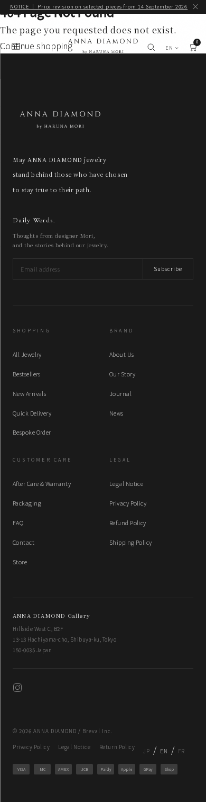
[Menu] (15, 48)
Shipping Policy (130, 542)
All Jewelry (27, 354)
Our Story (122, 374)
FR (181, 751)
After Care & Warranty (42, 483)
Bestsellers (27, 374)
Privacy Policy (127, 503)
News (116, 413)
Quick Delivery (32, 413)
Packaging (27, 503)
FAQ (18, 522)
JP (146, 751)
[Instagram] (17, 689)
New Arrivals (29, 393)
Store (20, 561)
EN (169, 47)
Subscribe (168, 269)
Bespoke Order (32, 432)
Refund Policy (127, 522)
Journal (120, 393)
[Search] (151, 48)
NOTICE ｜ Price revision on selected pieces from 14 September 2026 (99, 6)
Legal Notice (126, 483)
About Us (121, 354)
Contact (23, 542)
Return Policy (117, 747)
